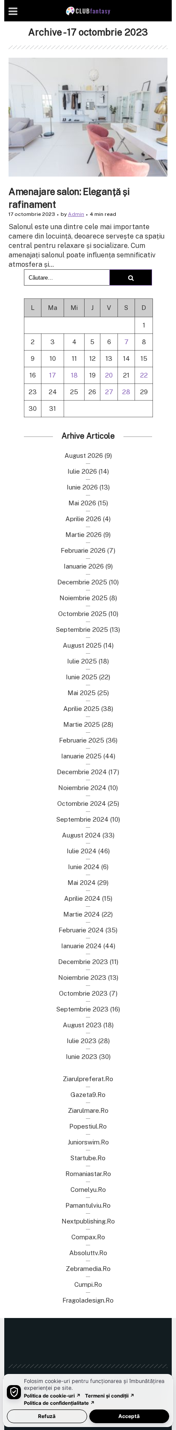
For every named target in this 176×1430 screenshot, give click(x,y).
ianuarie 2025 (81, 756)
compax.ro (88, 1237)
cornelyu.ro (88, 1189)
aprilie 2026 (83, 518)
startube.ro (88, 1158)
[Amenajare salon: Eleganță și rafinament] (88, 117)
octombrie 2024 (81, 803)
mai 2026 (82, 503)
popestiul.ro (88, 1126)
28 (126, 391)
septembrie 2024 (82, 819)
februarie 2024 (81, 930)
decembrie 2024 (82, 771)
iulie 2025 (82, 661)
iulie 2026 (82, 471)
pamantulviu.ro (88, 1205)
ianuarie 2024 (81, 945)
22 (144, 375)
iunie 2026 (82, 487)
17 (52, 375)
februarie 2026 (83, 550)
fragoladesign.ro (88, 1300)
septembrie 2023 (82, 1009)
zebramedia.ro (88, 1268)
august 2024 (81, 835)
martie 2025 (81, 724)
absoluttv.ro (88, 1252)
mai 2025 (81, 692)
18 (74, 375)
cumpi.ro (88, 1284)
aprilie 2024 (82, 898)
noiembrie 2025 (83, 597)
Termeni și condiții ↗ (110, 1396)
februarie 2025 (81, 740)
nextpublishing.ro (88, 1221)
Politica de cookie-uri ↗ (52, 1396)
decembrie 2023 (83, 961)
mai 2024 (81, 882)
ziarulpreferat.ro (88, 1078)
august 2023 (82, 1025)
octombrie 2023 (83, 993)
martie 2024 (81, 914)
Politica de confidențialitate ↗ (59, 1403)
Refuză (47, 1416)
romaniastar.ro (88, 1173)
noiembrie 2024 (82, 787)
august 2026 (84, 455)
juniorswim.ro (88, 1142)
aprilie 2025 (81, 708)
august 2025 (82, 645)
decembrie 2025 (82, 582)
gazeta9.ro (88, 1094)
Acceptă (129, 1416)
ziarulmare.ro (88, 1110)
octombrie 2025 (82, 613)
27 (109, 391)
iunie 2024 (84, 866)
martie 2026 (83, 534)
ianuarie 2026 (84, 566)
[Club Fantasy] (88, 11)
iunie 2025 (81, 677)
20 (109, 375)
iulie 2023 (82, 1040)
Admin (76, 214)
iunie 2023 (81, 1056)
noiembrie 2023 (82, 977)
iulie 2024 (82, 851)
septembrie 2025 (82, 629)
